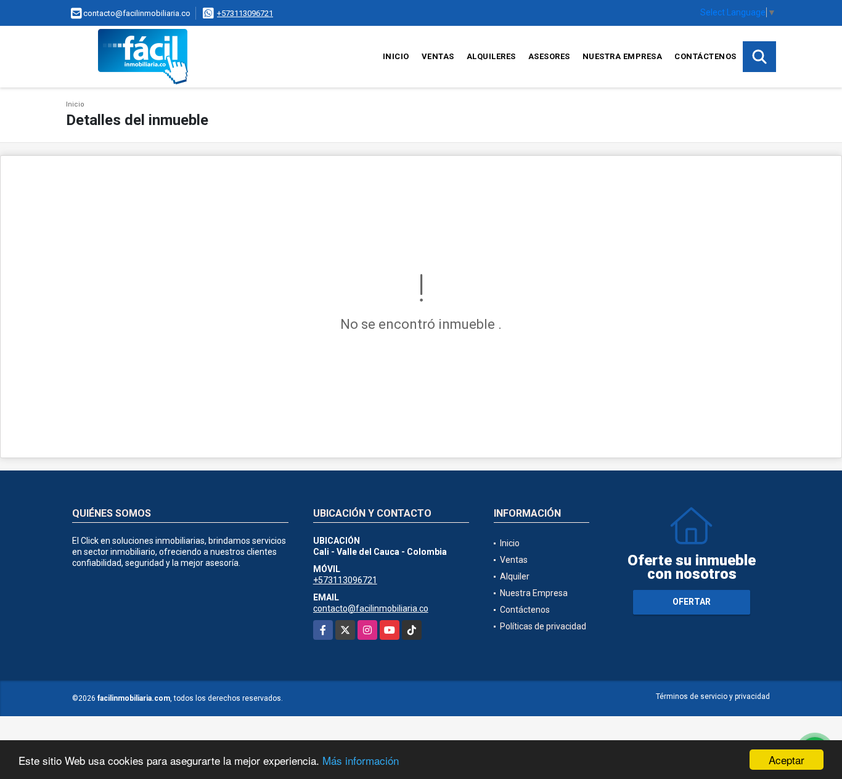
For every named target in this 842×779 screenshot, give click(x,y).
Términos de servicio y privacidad (713, 696)
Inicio (396, 56)
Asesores (549, 56)
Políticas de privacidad (543, 626)
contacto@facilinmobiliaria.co (370, 608)
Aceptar (786, 759)
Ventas (438, 56)
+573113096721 (245, 13)
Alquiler (514, 576)
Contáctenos (705, 56)
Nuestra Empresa (622, 56)
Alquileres (491, 56)
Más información (360, 760)
